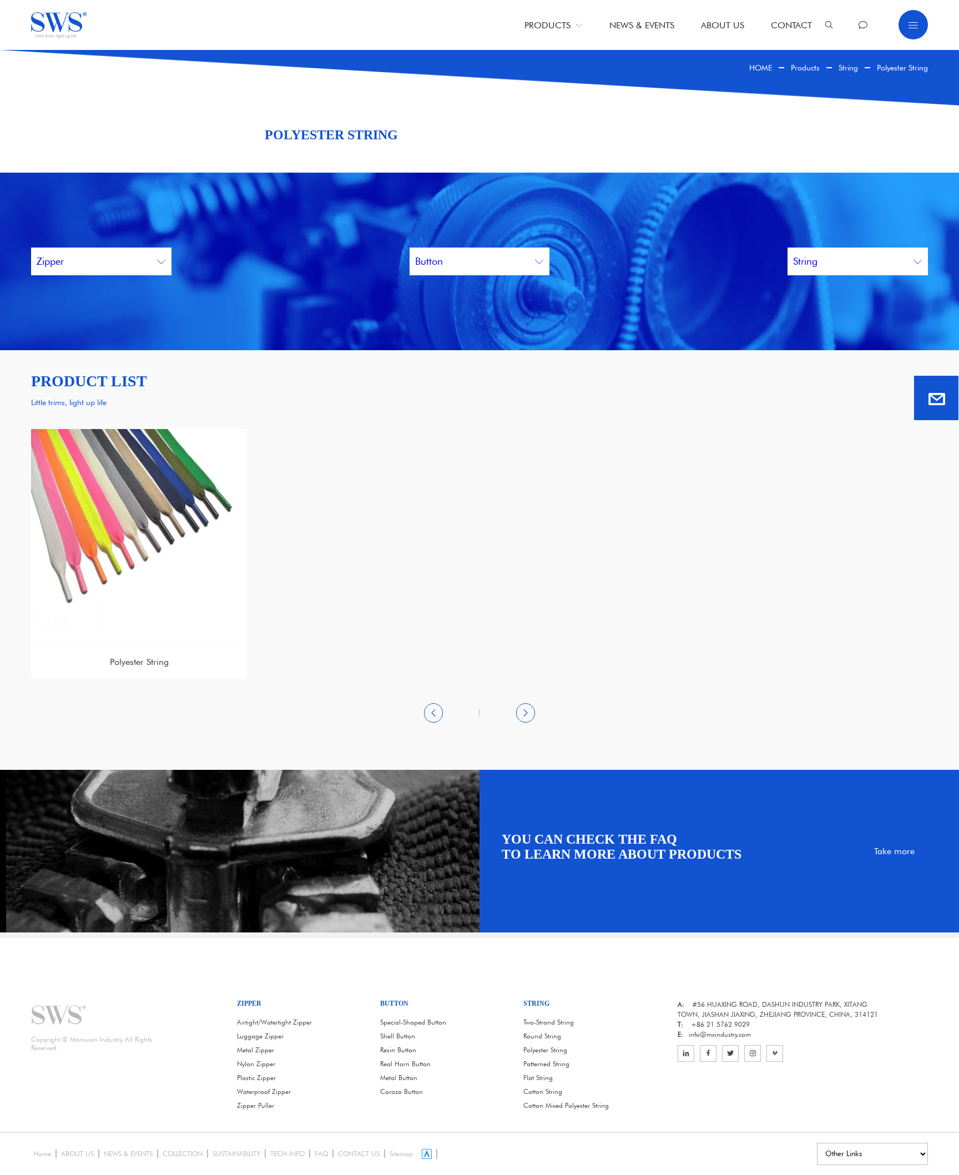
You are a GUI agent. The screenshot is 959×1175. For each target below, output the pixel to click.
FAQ (321, 1153)
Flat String (538, 1077)
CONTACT (791, 25)
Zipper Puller (255, 1105)
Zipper (50, 261)
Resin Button (398, 1050)
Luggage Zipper (260, 1036)
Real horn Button (405, 1064)
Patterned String (546, 1064)
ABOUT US (722, 25)
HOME (760, 67)
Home (42, 1153)
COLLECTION (183, 1153)
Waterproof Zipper (264, 1091)
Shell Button (397, 1036)
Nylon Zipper (256, 1064)
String (848, 67)
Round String (542, 1036)
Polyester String (902, 67)
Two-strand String (548, 1022)
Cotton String (542, 1091)
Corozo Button (401, 1091)
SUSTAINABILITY (236, 1153)
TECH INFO (287, 1153)
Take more (894, 851)
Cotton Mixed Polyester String (566, 1105)
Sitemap (401, 1153)
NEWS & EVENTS (641, 25)
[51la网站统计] (429, 1154)
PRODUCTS (547, 25)
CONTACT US (359, 1153)
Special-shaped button (413, 1022)
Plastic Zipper (256, 1077)
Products (805, 67)
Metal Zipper (255, 1050)
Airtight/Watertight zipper (274, 1022)
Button (429, 261)
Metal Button (398, 1077)
